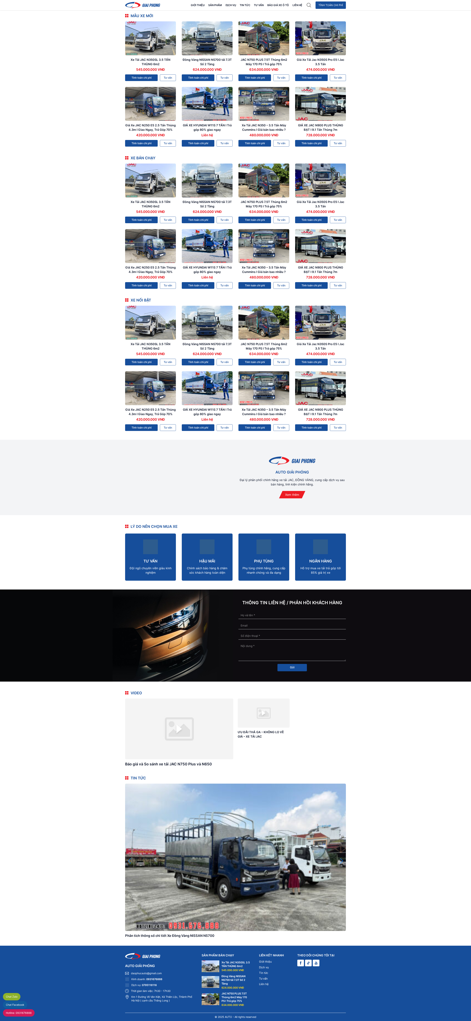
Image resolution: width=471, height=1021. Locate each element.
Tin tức (245, 5)
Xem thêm (292, 495)
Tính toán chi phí (330, 5)
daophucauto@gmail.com (146, 973)
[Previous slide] (129, 861)
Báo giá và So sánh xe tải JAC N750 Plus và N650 (168, 764)
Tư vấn (259, 5)
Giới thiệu (198, 5)
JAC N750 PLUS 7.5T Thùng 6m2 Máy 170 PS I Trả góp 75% (234, 997)
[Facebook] (300, 963)
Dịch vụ (231, 5)
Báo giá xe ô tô (278, 5)
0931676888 (154, 979)
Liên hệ (297, 5)
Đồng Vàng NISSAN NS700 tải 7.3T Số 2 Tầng (233, 980)
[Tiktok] (308, 963)
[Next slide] (341, 861)
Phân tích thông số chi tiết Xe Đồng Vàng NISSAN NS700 (169, 936)
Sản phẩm (215, 5)
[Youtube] (316, 963)
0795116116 (149, 985)
